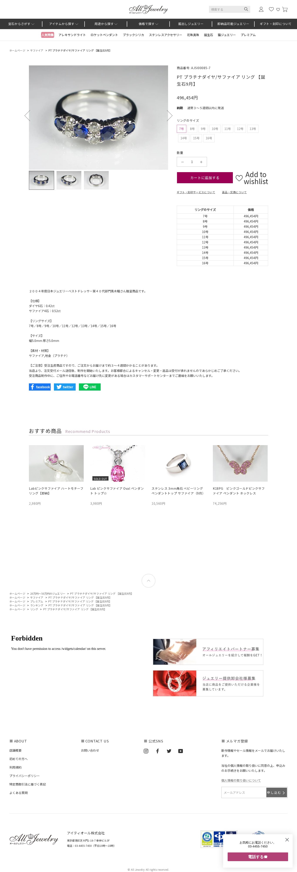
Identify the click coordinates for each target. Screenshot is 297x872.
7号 (181, 128)
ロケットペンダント (104, 35)
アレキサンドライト (72, 35)
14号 (183, 138)
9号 (203, 128)
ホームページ (17, 50)
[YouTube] (180, 750)
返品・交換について (234, 192)
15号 (196, 138)
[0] (285, 9)
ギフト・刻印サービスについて (196, 192)
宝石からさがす (19, 24)
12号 (240, 128)
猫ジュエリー (227, 35)
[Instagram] (146, 750)
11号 (227, 128)
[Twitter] (169, 750)
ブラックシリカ (133, 35)
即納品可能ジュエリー (233, 24)
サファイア (36, 50)
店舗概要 (15, 750)
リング (34, 609)
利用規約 (15, 767)
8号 (192, 128)
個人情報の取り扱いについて (241, 780)
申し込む (274, 792)
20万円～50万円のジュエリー (47, 593)
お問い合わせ (90, 750)
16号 (209, 138)
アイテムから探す (62, 24)
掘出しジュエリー (191, 24)
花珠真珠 (193, 35)
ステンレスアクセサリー (165, 35)
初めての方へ (18, 759)
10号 (215, 128)
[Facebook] (157, 750)
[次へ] (166, 115)
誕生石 (208, 35)
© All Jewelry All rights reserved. (148, 869)
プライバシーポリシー (24, 776)
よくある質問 (18, 792)
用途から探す (104, 24)
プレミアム (248, 35)
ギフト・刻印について (276, 24)
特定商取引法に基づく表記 (27, 784)
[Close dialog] (287, 840)
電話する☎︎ (258, 856)
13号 (253, 128)
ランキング (36, 605)
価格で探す (147, 24)
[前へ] (30, 115)
